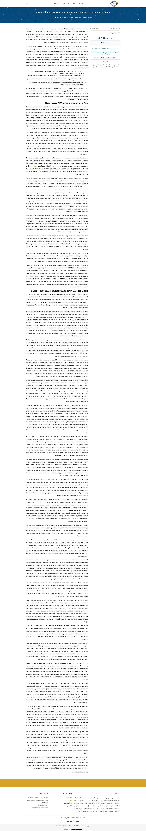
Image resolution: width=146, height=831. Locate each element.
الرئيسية (81, 3)
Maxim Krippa (33, 166)
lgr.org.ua (112, 33)
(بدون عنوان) (105, 61)
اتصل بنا (57, 3)
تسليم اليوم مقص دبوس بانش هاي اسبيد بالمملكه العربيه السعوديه (105, 53)
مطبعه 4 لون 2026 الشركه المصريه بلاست (105, 57)
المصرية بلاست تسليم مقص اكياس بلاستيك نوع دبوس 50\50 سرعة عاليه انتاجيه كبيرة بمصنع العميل (105, 66)
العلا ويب (65, 829)
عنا (75, 3)
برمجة (73, 829)
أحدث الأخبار (66, 3)
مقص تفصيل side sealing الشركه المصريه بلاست (105, 48)
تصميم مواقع (79, 829)
